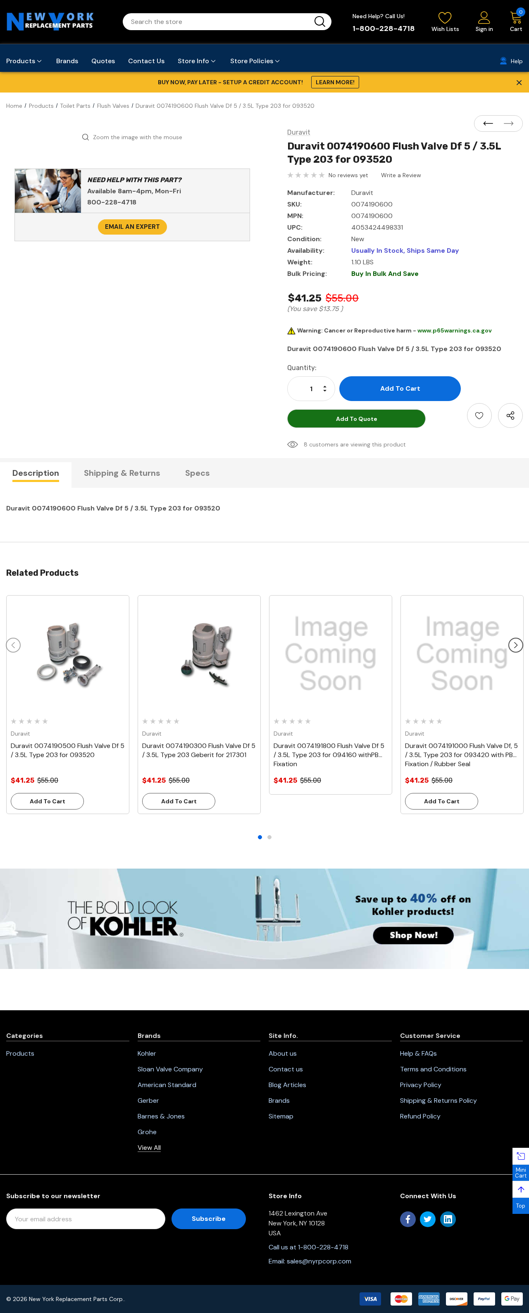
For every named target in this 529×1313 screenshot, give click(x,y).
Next (515, 645)
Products (20, 1053)
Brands (279, 1100)
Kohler (147, 1053)
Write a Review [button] (401, 175)
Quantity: (302, 368)
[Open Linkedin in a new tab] (448, 1219)
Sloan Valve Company (170, 1069)
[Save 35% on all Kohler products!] (264, 918)
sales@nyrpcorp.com (319, 1261)
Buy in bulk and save (385, 273)
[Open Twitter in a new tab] (428, 1219)
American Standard (167, 1084)
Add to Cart (47, 801)
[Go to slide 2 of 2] (269, 837)
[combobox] (217, 21)
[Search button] (320, 21)
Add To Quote (356, 419)
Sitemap (281, 1116)
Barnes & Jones (161, 1116)
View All (149, 1147)
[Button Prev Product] (490, 124)
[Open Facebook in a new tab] (408, 1219)
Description (35, 473)
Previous (13, 645)
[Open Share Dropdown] (510, 415)
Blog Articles (287, 1084)
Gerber (148, 1100)
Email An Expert (132, 227)
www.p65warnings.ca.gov (454, 330)
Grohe (147, 1132)
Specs (197, 473)
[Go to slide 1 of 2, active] (260, 837)
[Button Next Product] (506, 124)
